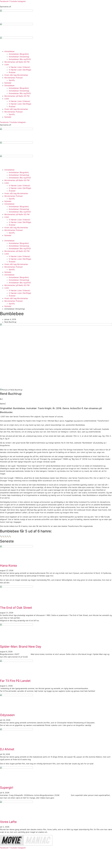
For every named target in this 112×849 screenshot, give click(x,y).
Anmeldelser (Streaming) (19, 57)
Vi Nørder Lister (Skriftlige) (20, 70)
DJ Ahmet (7, 749)
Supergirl (6, 787)
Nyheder (7, 83)
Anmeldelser (9, 51)
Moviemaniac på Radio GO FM (16, 62)
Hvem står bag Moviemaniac (16, 75)
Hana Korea (8, 565)
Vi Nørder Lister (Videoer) (19, 67)
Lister (6, 64)
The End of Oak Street (16, 607)
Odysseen (7, 715)
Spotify (12, 80)
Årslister (12, 72)
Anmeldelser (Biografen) (19, 54)
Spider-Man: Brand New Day (20, 646)
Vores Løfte (8, 822)
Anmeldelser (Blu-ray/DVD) (20, 59)
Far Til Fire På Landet (15, 681)
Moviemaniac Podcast (13, 78)
